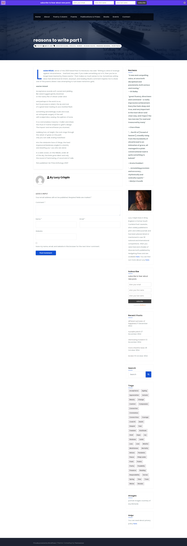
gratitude (142, 430)
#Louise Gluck (89, 46)
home (38, 17)
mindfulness (134, 448)
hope (138, 435)
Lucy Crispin (62, 177)
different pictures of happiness (136, 322)
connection (134, 408)
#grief (79, 46)
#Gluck (72, 46)
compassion (143, 404)
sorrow (145, 475)
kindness (133, 439)
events (116, 17)
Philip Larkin (142, 457)
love (137, 444)
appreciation (134, 395)
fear (140, 426)
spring (132, 479)
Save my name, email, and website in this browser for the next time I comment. (68, 246)
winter (132, 484)
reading (142, 470)
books (106, 17)
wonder (140, 484)
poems (74, 17)
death (141, 422)
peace (132, 457)
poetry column (60, 17)
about (47, 17)
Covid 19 (132, 422)
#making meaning (103, 46)
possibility (141, 466)
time (139, 479)
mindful (145, 444)
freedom (133, 430)
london (131, 356)
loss (131, 444)
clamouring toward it (136, 340)
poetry (39, 46)
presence (133, 470)
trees (146, 479)
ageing (144, 391)
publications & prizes (90, 17)
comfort (132, 404)
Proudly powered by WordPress (44, 543)
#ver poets (116, 46)
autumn (145, 395)
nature (132, 453)
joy (145, 435)
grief (131, 435)
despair (132, 426)
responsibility (134, 475)
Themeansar (79, 543)
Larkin (141, 439)
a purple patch (134, 331)
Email (82, 219)
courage (145, 417)
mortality (145, 448)
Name (39, 219)
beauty (132, 399)
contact (126, 17)
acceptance (134, 391)
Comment (40, 202)
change (141, 399)
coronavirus (134, 413)
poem (131, 461)
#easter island (62, 46)
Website (39, 231)
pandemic (141, 453)
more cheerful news (136, 348)
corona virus (134, 417)
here (138, 257)
